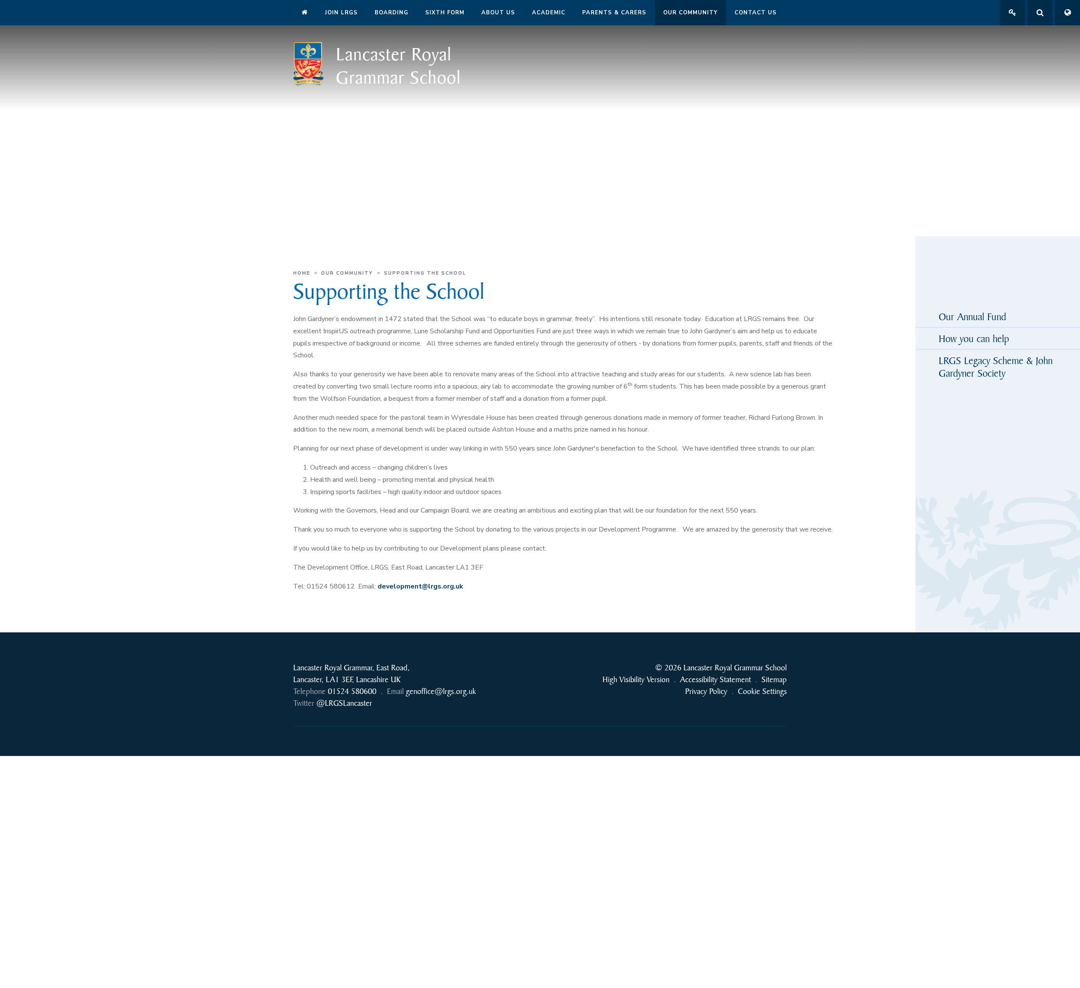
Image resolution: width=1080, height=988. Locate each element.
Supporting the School (425, 273)
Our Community (347, 273)
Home (301, 273)
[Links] (1012, 12)
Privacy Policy (706, 691)
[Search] (1040, 12)
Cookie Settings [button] (762, 691)
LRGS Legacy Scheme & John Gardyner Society (996, 367)
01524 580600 (352, 691)
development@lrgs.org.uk (420, 586)
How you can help (974, 338)
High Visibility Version (636, 679)
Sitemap (774, 679)
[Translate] (1067, 12)
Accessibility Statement (715, 679)
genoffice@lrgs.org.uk (441, 691)
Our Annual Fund (972, 316)
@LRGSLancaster (344, 703)
